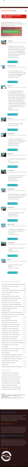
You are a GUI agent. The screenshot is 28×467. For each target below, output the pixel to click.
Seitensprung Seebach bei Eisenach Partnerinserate (14, 293)
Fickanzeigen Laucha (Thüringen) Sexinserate (14, 349)
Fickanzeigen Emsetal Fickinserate (14, 296)
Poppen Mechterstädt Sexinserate (14, 361)
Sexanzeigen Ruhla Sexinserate (14, 322)
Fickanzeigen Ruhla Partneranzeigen (14, 324)
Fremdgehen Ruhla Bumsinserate (14, 326)
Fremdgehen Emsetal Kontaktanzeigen (14, 298)
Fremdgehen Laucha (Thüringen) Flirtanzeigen (14, 345)
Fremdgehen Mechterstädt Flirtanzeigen (14, 359)
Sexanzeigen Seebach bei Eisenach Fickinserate (14, 284)
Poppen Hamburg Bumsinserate (10, 375)
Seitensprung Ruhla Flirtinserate (14, 328)
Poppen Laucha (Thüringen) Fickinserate (14, 340)
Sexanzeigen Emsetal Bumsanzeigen (14, 302)
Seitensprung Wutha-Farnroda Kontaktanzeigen (14, 309)
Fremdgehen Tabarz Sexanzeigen (14, 332)
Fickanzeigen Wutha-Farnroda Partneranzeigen (14, 317)
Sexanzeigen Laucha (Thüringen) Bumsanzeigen (14, 351)
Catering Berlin (19, 464)
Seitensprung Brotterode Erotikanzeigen (14, 366)
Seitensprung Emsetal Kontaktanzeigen (14, 304)
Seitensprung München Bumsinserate (11, 377)
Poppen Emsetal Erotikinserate (14, 300)
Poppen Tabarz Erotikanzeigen (14, 338)
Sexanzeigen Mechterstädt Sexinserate (14, 357)
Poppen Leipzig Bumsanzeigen (9, 385)
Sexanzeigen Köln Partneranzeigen (10, 379)
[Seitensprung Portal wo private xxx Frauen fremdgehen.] (9, 10)
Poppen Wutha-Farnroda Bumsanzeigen (14, 312)
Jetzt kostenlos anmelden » (11, 31)
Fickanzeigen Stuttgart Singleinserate (11, 389)
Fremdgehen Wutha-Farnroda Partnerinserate (14, 306)
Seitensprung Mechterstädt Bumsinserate (14, 363)
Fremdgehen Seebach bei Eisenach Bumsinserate (14, 287)
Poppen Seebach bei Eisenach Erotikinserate (17, 42)
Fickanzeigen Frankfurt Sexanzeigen (11, 381)
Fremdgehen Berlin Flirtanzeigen (10, 373)
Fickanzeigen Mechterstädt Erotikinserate (14, 355)
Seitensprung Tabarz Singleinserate (14, 330)
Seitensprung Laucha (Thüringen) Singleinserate (14, 343)
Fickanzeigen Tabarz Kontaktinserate (14, 334)
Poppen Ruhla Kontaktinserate (14, 320)
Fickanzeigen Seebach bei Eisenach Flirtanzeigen (14, 290)
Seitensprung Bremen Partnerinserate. (11, 387)
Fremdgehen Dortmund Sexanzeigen (11, 383)
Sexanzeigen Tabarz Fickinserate (14, 336)
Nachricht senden (12, 61)
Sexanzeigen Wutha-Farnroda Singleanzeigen (14, 314)
